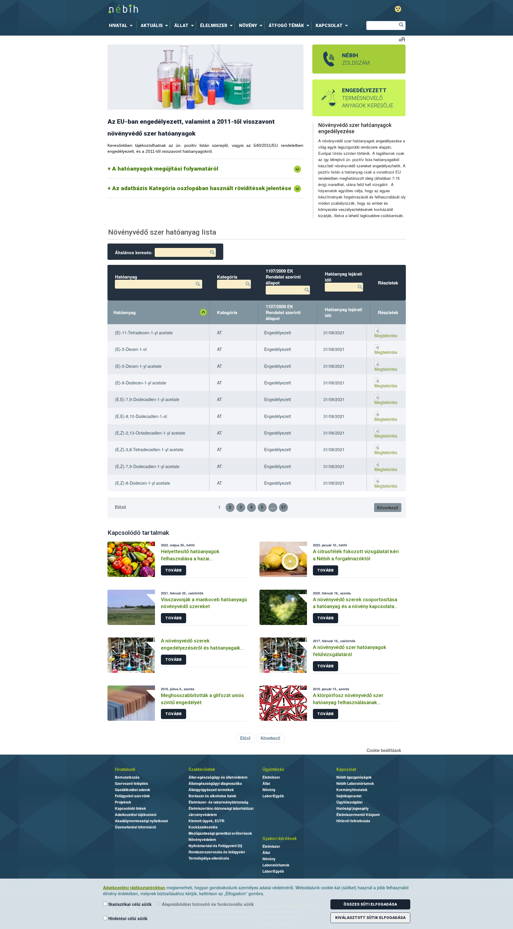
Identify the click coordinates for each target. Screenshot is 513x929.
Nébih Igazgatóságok (354, 777)
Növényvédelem (202, 839)
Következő (387, 507)
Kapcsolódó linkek (130, 808)
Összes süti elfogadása (370, 904)
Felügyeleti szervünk (132, 795)
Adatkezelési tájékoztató (135, 814)
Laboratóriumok (275, 865)
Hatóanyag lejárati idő (343, 312)
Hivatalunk (125, 769)
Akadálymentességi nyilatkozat (141, 820)
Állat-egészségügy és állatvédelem (218, 777)
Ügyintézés (273, 769)
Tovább (173, 570)
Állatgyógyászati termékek (211, 789)
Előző (120, 507)
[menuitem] (122, 25)
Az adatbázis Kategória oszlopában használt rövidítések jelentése (201, 188)
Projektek (123, 802)
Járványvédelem (203, 814)
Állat (266, 783)
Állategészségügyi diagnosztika (215, 783)
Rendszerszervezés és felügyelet (217, 852)
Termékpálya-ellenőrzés (209, 858)
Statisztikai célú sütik (129, 904)
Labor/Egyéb (273, 795)
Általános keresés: (134, 252)
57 (283, 507)
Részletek (388, 312)
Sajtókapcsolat (349, 795)
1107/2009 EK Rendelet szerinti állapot (283, 312)
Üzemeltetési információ (135, 827)
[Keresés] (401, 25)
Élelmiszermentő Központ (358, 814)
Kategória (227, 312)
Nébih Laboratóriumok (355, 783)
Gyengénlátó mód (398, 9)
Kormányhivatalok (352, 789)
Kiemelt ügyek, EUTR (206, 820)
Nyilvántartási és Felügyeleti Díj (215, 845)
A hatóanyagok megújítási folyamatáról (165, 168)
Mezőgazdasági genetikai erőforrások (220, 833)
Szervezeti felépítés (131, 783)
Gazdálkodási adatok (132, 789)
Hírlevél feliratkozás (353, 820)
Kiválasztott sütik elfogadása (370, 917)
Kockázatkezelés (203, 827)
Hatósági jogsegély (352, 808)
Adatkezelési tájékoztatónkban (134, 887)
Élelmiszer (271, 777)
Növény (269, 789)
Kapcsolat (346, 769)
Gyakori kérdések (279, 838)
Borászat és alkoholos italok (212, 795)
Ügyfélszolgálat (349, 802)
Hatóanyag (124, 312)
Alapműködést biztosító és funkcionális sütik (207, 904)
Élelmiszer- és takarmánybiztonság (218, 802)
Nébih (194, 9)
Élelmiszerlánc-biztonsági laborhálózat (221, 808)
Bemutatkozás (127, 777)
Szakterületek (202, 769)
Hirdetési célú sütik (127, 918)
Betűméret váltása (402, 39)
